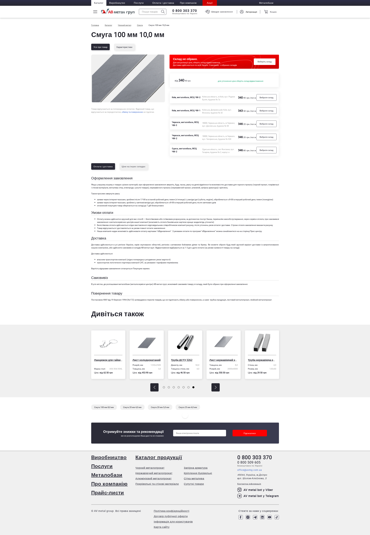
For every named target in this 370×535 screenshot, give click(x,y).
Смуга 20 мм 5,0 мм (160, 407)
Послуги (139, 2)
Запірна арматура (196, 467)
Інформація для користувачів (173, 521)
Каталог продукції (158, 457)
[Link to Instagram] (248, 517)
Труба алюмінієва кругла (265, 360)
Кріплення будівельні (198, 473)
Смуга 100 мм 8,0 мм (104, 407)
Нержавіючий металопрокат (153, 473)
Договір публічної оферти (171, 516)
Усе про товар (100, 47)
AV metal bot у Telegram (261, 496)
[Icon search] (163, 12)
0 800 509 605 (249, 462)
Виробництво (117, 2)
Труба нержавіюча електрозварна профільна (226, 360)
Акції (210, 2)
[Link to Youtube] (269, 517)
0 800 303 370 (184, 10)
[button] (154, 387)
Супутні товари (194, 484)
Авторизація (251, 11)
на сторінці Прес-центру (250, 231)
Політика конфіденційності (171, 511)
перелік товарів (154, 299)
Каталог (98, 2)
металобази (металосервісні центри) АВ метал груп (143, 284)
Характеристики (124, 47)
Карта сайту (162, 527)
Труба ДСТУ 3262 (146, 360)
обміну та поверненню (132, 112)
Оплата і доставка (163, 2)
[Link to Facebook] (240, 517)
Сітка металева (194, 478)
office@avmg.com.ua (249, 469)
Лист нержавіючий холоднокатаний (188, 360)
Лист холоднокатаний (111, 360)
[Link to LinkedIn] (262, 517)
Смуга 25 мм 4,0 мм (188, 407)
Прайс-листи (107, 492)
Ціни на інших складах (133, 166)
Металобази (106, 474)
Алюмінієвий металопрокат (153, 478)
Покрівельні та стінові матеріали (157, 484)
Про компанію (109, 483)
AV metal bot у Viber (258, 490)
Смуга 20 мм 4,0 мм (132, 407)
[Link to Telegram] (255, 517)
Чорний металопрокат (149, 467)
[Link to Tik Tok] (277, 517)
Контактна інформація (249, 483)
